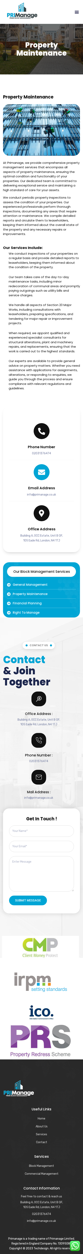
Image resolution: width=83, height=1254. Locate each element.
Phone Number (41, 446)
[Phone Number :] (38, 740)
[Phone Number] (42, 431)
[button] (76, 11)
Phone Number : (39, 755)
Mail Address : (39, 792)
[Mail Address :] (38, 777)
